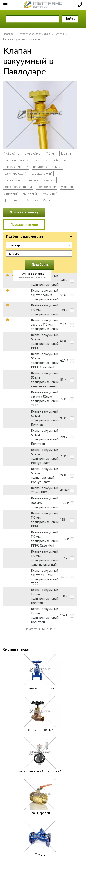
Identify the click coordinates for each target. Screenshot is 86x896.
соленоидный (14, 180)
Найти (70, 18)
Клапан (59, 33)
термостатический (42, 180)
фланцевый (12, 200)
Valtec (47, 200)
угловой (67, 186)
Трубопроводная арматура (34, 33)
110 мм (51, 153)
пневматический (16, 167)
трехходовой (46, 186)
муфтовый (49, 193)
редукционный (41, 173)
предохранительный (47, 167)
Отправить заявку (24, 212)
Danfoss (32, 200)
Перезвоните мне (24, 224)
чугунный (30, 193)
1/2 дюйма (12, 153)
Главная (8, 33)
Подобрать (40, 264)
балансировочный (17, 160)
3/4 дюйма (33, 153)
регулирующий (15, 173)
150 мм (66, 153)
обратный (61, 160)
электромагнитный (18, 186)
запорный (42, 160)
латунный (11, 193)
